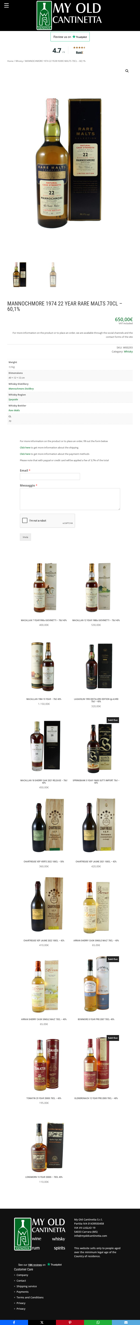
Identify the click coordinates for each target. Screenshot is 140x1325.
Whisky (19, 61)
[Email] (126, 1322)
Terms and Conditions (30, 1297)
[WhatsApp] (98, 1322)
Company (22, 1275)
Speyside (13, 399)
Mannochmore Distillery (21, 388)
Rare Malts (14, 410)
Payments (23, 1291)
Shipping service (27, 1286)
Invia (25, 537)
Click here (25, 447)
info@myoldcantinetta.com (90, 1235)
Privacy (21, 1303)
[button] (127, 71)
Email (25, 470)
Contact (21, 1280)
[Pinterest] (70, 1322)
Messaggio (28, 485)
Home (10, 61)
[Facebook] (14, 1322)
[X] (42, 1322)
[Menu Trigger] (6, 5)
